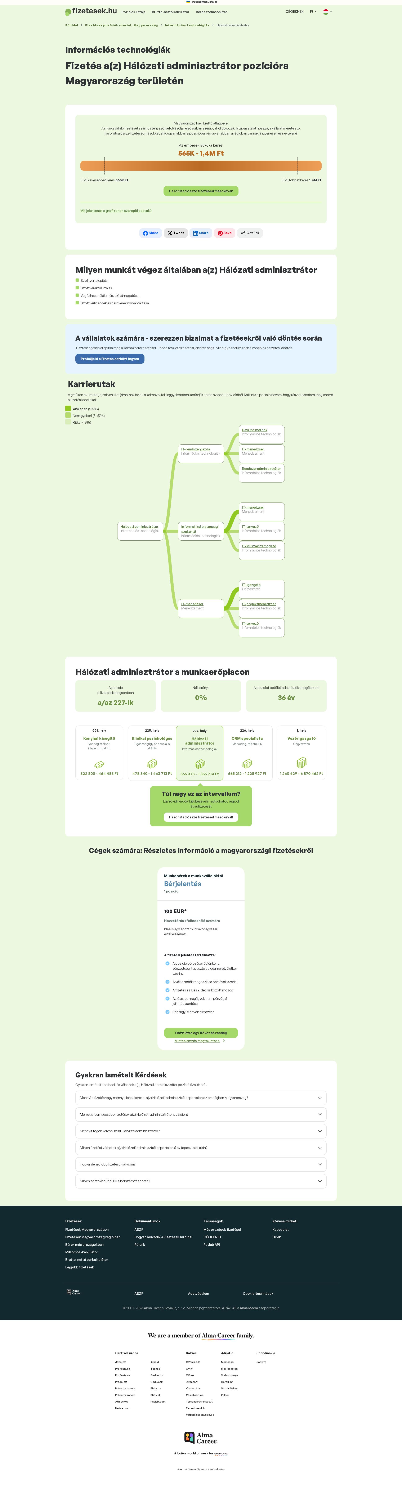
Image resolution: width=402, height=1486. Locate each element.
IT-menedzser (192, 604)
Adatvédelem (198, 1293)
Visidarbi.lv (193, 1388)
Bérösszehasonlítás (212, 12)
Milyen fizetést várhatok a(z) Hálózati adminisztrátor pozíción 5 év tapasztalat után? (143, 1148)
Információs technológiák (187, 25)
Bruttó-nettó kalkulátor (170, 12)
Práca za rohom (125, 1388)
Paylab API (212, 1244)
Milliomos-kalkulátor (81, 1252)
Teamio (155, 1368)
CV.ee (190, 1375)
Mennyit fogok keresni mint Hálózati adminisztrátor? (120, 1131)
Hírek (277, 1237)
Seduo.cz (157, 1375)
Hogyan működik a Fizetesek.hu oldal (163, 1237)
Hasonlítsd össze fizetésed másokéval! (201, 191)
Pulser (225, 1395)
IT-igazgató (251, 585)
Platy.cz (156, 1388)
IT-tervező (250, 526)
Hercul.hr (227, 1381)
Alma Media (249, 1308)
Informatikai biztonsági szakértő (200, 529)
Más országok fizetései (222, 1229)
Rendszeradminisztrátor (261, 469)
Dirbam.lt (192, 1381)
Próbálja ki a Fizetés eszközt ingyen (110, 359)
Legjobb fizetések (79, 1267)
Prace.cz (121, 1381)
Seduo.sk (157, 1381)
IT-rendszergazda (195, 449)
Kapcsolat (281, 1229)
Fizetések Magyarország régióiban (92, 1237)
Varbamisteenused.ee (200, 1414)
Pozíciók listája (134, 12)
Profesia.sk (122, 1368)
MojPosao (227, 1362)
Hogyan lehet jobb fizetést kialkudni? (107, 1164)
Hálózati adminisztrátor (139, 526)
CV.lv (189, 1368)
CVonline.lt (193, 1362)
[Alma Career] (201, 1438)
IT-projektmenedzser (259, 604)
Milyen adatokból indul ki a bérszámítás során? (115, 1181)
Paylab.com (158, 1401)
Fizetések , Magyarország (121, 25)
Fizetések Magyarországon (87, 1229)
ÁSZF (138, 1229)
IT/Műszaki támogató (259, 546)
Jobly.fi (261, 1362)
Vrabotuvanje (229, 1375)
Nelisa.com (122, 1408)
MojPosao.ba (229, 1368)
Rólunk (139, 1244)
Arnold (155, 1362)
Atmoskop (122, 1401)
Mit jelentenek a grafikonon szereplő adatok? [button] (116, 211)
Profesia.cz (122, 1375)
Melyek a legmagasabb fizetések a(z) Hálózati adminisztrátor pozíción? (134, 1114)
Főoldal (71, 25)
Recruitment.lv (195, 1408)
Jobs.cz (120, 1362)
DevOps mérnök (254, 430)
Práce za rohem (125, 1395)
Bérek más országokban (84, 1244)
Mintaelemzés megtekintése (197, 1041)
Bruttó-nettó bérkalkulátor (86, 1260)
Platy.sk (156, 1395)
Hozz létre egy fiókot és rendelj (201, 1033)
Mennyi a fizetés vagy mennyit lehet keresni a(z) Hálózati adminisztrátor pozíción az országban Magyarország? (164, 1098)
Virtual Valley (229, 1388)
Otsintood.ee (195, 1395)
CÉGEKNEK (295, 11)
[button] (327, 11)
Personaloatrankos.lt (199, 1401)
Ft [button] (312, 11)
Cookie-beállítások (258, 1293)
